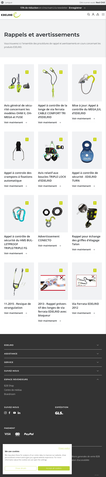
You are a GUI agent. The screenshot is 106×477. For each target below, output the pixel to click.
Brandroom (9, 394)
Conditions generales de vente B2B (83, 456)
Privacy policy (64, 448)
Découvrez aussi (92, 2)
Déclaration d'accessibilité (77, 460)
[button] (6, 2)
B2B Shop (9, 385)
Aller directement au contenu (53, 1)
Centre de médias (13, 389)
